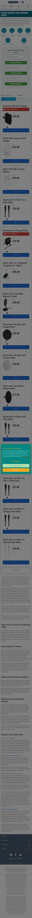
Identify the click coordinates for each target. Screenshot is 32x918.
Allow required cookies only (16, 465)
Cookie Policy (25, 456)
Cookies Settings (16, 461)
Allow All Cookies (16, 469)
